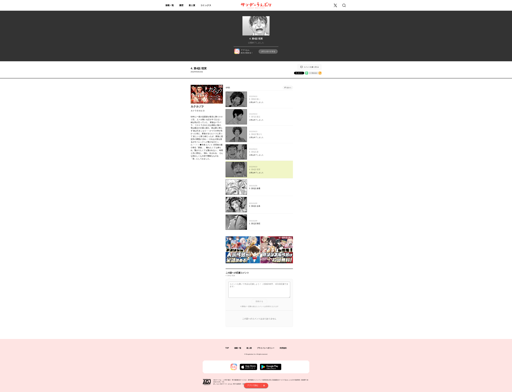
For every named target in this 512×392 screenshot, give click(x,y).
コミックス (206, 5)
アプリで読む (252, 385)
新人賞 (192, 5)
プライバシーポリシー (265, 348)
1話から (288, 87)
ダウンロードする (268, 51)
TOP (227, 348)
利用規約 (283, 348)
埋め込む (314, 73)
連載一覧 (169, 5)
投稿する (259, 301)
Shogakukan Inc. (251, 354)
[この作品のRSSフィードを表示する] (320, 73)
